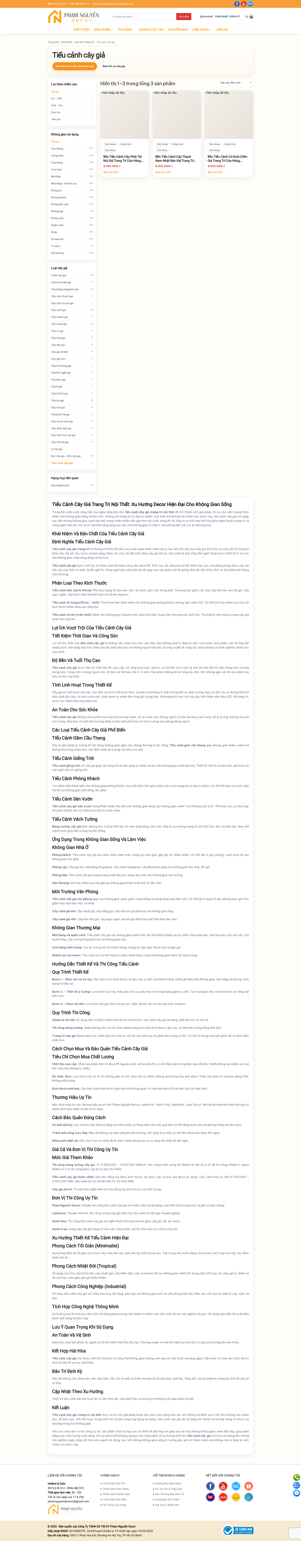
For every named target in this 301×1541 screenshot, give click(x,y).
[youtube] (244, 4)
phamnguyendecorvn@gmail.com (114, 3)
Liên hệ (222, 29)
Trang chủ (53, 42)
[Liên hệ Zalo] (296, 1485)
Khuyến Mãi (178, 29)
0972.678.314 (58, 3)
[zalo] (250, 4)
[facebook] (237, 4)
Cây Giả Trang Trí (84, 42)
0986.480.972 (81, 3)
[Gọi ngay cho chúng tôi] (296, 1477)
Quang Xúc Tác (151, 29)
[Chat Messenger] (296, 1493)
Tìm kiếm (184, 17)
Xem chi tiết (112, 172)
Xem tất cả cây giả (113, 66)
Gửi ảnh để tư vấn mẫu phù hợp (75, 66)
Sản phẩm (102, 29)
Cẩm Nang (200, 29)
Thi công (124, 29)
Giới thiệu (81, 29)
